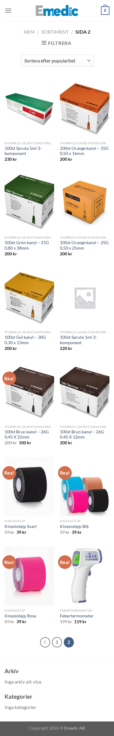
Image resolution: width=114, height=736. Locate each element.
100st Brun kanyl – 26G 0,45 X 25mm (27, 434)
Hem (29, 32)
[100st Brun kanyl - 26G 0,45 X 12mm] (84, 392)
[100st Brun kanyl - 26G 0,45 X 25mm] (29, 392)
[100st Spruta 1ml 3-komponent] (84, 297)
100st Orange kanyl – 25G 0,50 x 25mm (84, 245)
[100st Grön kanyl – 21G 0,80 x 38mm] (29, 203)
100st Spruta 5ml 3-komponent (23, 151)
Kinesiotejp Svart (21, 526)
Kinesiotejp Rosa (20, 615)
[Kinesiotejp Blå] (84, 486)
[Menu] (8, 10)
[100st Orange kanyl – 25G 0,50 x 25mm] (84, 203)
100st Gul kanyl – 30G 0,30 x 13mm (25, 340)
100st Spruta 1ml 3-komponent (78, 340)
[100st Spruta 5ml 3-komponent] (29, 108)
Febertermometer (77, 615)
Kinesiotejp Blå (74, 526)
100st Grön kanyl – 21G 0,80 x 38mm (27, 245)
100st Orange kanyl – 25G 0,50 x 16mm (84, 151)
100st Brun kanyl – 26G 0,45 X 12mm (82, 434)
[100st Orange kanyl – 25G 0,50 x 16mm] (84, 108)
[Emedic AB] (57, 10)
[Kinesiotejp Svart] (29, 486)
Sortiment (55, 32)
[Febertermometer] (84, 575)
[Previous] (45, 642)
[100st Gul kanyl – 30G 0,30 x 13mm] (29, 297)
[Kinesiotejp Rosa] (29, 575)
